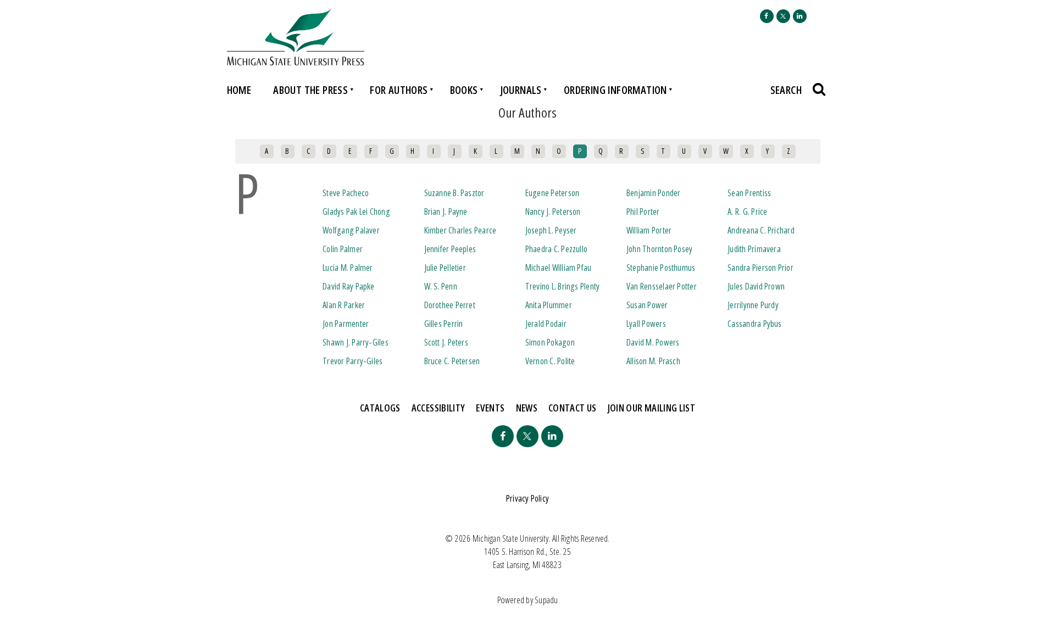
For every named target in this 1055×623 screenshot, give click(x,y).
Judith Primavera (754, 249)
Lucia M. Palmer (348, 268)
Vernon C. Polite (550, 361)
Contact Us (572, 407)
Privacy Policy (527, 498)
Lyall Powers (646, 324)
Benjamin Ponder (653, 193)
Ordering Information (615, 89)
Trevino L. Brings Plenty (562, 286)
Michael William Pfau (558, 268)
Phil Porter (643, 211)
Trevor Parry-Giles (352, 361)
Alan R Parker (344, 305)
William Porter (648, 230)
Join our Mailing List (652, 407)
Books (464, 89)
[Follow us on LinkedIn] (800, 16)
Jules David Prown (756, 286)
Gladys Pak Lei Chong (356, 211)
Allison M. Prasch (653, 361)
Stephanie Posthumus (660, 268)
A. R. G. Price (747, 211)
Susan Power (647, 305)
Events (490, 407)
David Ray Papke (348, 286)
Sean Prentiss (749, 193)
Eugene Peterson (552, 193)
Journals (521, 89)
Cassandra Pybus (754, 324)
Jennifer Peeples (450, 249)
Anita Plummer (548, 305)
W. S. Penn (440, 286)
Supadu (546, 600)
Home (239, 89)
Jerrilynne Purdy (753, 305)
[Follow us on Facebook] (767, 16)
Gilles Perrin (443, 324)
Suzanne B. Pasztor (454, 193)
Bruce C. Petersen (452, 361)
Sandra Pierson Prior (760, 268)
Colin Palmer (343, 249)
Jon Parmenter (346, 324)
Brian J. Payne (446, 211)
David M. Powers (652, 342)
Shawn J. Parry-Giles (355, 342)
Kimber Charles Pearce (460, 230)
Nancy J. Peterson (553, 211)
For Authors (398, 89)
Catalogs (380, 407)
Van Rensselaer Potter (661, 286)
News (526, 407)
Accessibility (438, 407)
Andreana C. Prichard (761, 230)
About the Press (310, 89)
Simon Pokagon (550, 342)
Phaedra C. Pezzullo (556, 249)
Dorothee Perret (449, 305)
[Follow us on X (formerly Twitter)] (783, 16)
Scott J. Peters (446, 342)
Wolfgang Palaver (351, 230)
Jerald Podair (546, 324)
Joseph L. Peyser (551, 230)
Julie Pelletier (445, 268)
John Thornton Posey (659, 249)
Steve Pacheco (346, 193)
